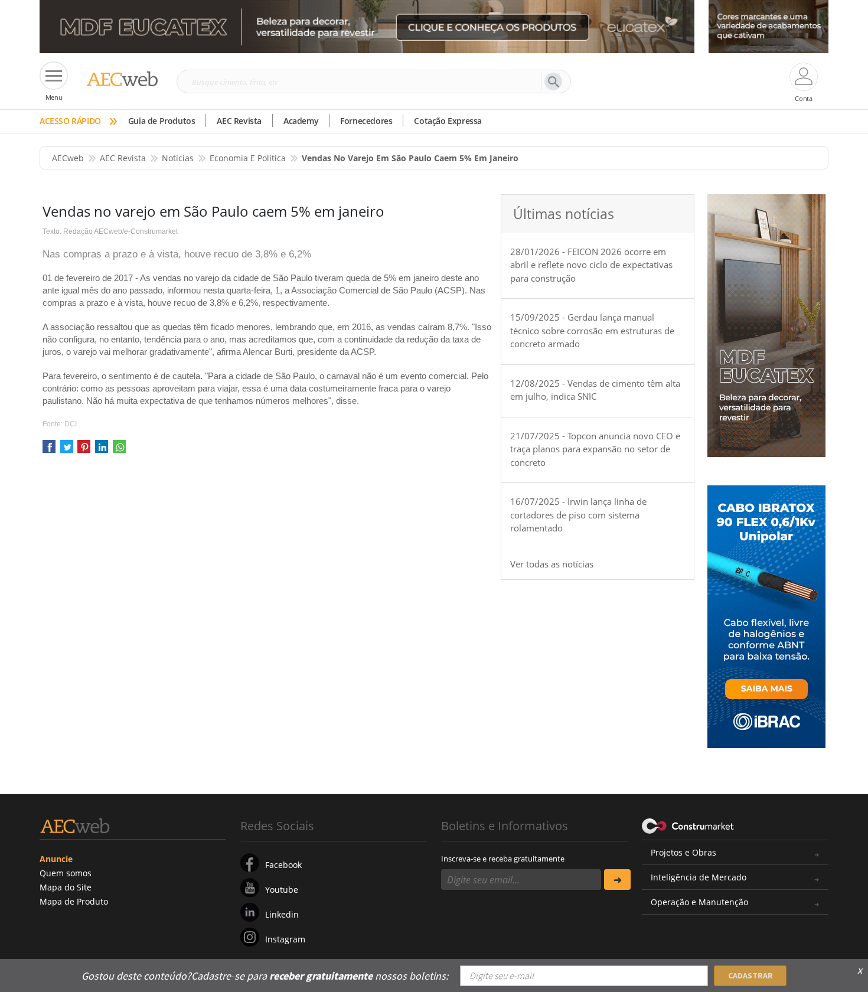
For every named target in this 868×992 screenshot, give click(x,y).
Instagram (285, 939)
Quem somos (66, 873)
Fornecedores (366, 120)
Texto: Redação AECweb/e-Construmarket (110, 231)
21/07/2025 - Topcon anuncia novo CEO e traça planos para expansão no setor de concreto (595, 449)
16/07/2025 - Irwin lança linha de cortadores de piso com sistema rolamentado (578, 514)
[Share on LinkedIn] (101, 450)
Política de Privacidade (708, 967)
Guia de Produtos (161, 120)
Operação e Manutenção (699, 902)
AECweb (68, 158)
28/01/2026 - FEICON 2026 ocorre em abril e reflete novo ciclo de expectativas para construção (591, 265)
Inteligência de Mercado (698, 877)
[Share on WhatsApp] (119, 450)
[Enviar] (617, 879)
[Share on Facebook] (49, 450)
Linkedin (282, 914)
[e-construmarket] (688, 824)
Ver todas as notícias (551, 564)
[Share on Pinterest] (83, 450)
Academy (300, 120)
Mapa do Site (66, 887)
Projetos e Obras (683, 852)
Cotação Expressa (448, 120)
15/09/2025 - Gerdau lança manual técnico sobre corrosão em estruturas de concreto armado (592, 330)
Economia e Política (248, 158)
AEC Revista (239, 120)
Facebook (283, 864)
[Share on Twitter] (66, 450)
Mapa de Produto (74, 901)
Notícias (178, 158)
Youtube (281, 889)
